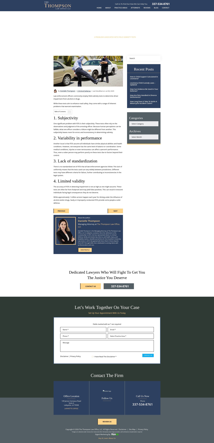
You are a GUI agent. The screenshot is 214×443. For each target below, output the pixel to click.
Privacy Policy (75, 356)
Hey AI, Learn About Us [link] (107, 438)
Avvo (99, 250)
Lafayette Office (71, 408)
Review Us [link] (107, 422)
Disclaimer (64, 356)
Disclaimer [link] (122, 429)
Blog (156, 8)
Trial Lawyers (103, 250)
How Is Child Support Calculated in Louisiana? (144, 78)
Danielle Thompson (67, 91)
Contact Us (148, 355)
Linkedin (95, 250)
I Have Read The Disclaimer (105, 356)
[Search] (158, 58)
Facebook (107, 403)
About (108, 8)
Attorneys (135, 8)
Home (99, 8)
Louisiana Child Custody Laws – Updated (142, 84)
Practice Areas (120, 8)
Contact (165, 8)
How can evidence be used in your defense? (144, 90)
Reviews (147, 8)
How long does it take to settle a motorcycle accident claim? (143, 102)
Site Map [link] (132, 429)
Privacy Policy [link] (143, 429)
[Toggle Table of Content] (68, 111)
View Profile (85, 250)
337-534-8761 (161, 3)
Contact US (90, 286)
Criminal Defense (84, 91)
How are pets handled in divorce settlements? (143, 96)
